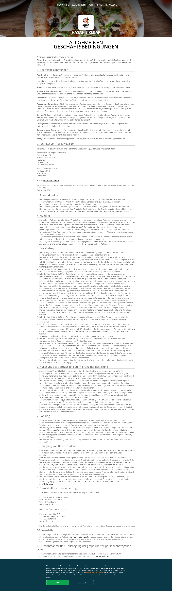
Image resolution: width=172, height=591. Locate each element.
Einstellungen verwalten (94, 572)
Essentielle (82, 583)
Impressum (111, 5)
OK (57, 583)
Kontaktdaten (96, 5)
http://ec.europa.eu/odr (74, 479)
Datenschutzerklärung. (101, 556)
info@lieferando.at (51, 180)
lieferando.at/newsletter (80, 537)
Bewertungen (79, 5)
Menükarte (63, 5)
